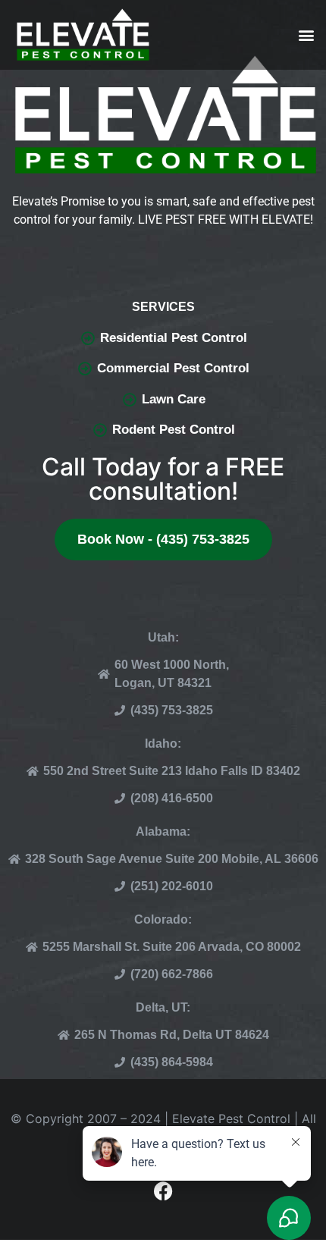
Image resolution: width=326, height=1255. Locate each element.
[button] (305, 35)
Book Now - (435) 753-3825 (163, 539)
